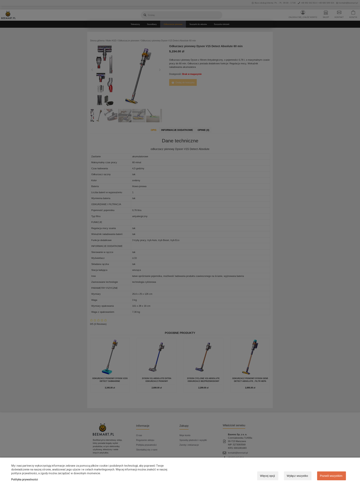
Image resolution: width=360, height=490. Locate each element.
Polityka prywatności (24, 479)
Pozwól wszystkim (331, 475)
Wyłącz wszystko (297, 475)
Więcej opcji (267, 475)
